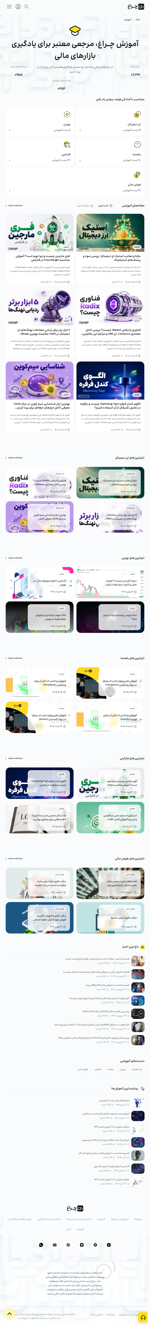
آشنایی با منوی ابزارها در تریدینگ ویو (112, 1166)
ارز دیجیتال (137, 1069)
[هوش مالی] (75, 182)
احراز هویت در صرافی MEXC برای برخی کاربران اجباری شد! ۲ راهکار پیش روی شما (92, 1025)
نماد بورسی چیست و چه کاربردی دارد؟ (120, 617)
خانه (138, 20)
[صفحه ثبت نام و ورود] (18, 6)
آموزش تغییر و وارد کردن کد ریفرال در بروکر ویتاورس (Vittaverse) (119, 683)
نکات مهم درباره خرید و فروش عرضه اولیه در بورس (50, 617)
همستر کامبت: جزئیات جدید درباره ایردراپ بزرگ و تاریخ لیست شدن (97, 959)
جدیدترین (103, 206)
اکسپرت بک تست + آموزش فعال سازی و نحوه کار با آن (104, 1153)
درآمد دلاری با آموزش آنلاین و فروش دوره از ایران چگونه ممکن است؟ (49, 918)
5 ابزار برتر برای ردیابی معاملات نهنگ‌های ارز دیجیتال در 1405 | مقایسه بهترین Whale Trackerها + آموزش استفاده (43, 334)
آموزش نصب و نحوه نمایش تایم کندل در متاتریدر (106, 1114)
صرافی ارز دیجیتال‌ (120, 1219)
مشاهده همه (15, 205)
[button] (9, 1314)
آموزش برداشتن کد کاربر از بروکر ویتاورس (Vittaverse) (50, 683)
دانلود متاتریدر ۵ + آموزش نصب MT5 (112, 1127)
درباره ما (110, 1315)
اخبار (68, 1229)
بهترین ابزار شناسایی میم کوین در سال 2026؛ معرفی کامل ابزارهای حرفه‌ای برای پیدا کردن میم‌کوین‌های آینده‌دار (41, 408)
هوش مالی (83, 1069)
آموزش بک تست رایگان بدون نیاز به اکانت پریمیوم (106, 1140)
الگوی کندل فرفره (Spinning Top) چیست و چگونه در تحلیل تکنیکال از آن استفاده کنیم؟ (110, 406)
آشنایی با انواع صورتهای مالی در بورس (50, 583)
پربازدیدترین (83, 206)
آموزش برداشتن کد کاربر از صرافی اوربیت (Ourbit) (120, 717)
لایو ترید (101, 1219)
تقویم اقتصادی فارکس (20, 1219)
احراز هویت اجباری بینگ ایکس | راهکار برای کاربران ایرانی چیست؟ (99, 998)
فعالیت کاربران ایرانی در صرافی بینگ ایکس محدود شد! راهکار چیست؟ (96, 972)
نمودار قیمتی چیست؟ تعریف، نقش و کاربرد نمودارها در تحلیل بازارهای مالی (120, 583)
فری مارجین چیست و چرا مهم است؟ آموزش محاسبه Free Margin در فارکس (43, 258)
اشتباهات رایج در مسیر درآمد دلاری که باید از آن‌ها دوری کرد (121, 883)
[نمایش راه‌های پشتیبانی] (143, 1317)
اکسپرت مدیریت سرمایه (78, 1219)
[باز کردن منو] (9, 6)
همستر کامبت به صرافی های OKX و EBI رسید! (108, 985)
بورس (122, 1069)
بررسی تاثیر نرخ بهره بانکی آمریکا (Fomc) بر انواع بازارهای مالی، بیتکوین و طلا (94, 1038)
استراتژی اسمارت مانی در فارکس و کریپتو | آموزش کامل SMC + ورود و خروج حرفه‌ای (120, 818)
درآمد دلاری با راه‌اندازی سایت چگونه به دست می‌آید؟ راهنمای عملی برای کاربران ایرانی (49, 883)
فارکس (98, 1069)
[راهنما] (110, 152)
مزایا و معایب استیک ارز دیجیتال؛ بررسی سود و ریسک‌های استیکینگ (112, 258)
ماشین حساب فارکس (49, 1219)
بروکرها (138, 1219)
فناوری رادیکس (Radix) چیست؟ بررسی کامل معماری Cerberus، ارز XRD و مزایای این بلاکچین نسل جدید (111, 334)
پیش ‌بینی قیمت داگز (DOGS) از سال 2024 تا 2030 (106, 1011)
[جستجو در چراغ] (26, 6)
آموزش (127, 20)
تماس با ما (97, 1315)
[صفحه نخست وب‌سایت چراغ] (136, 6)
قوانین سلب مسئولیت (131, 1315)
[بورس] (39, 121)
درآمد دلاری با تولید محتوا (124, 918)
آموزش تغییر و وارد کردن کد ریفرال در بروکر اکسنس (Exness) (49, 717)
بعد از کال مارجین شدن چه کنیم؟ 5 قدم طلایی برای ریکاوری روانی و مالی (49, 818)
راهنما (110, 1069)
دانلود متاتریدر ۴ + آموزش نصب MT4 (112, 1179)
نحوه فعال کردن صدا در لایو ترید (114, 1100)
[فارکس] (39, 152)
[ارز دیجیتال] (110, 121)
